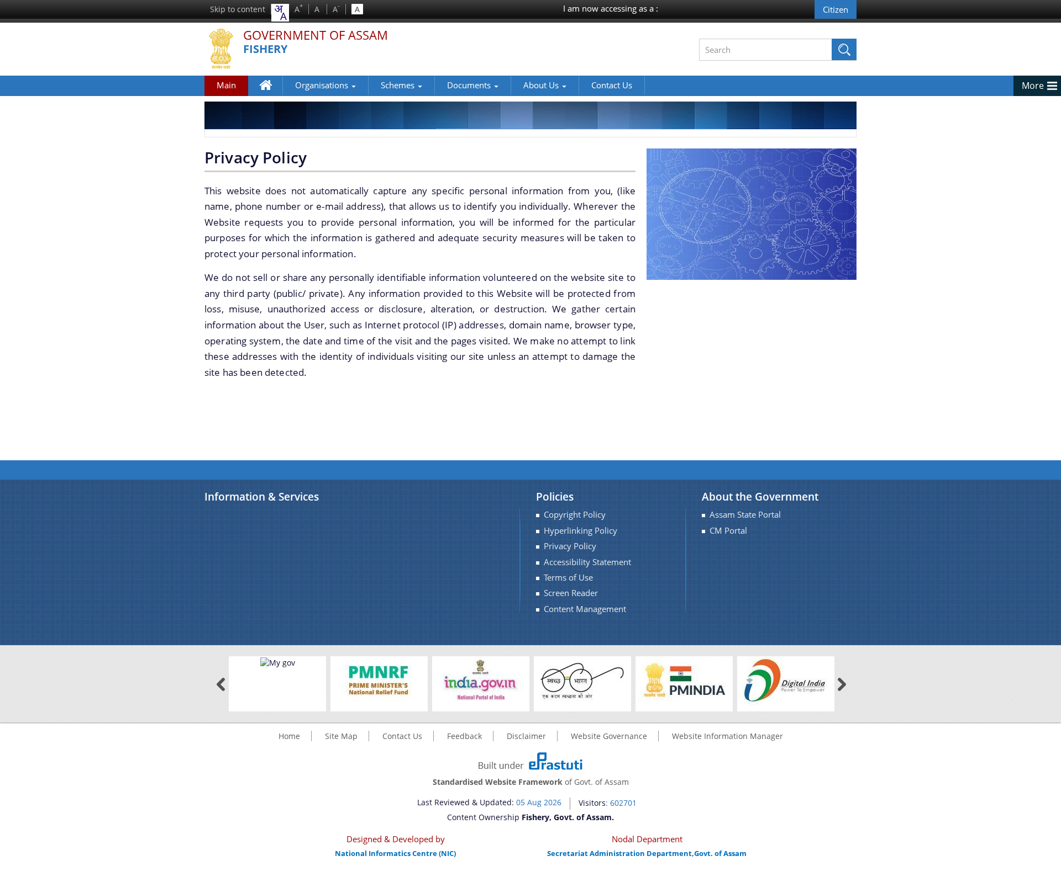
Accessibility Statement (587, 562)
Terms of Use (568, 577)
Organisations (322, 85)
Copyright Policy (575, 514)
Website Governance (609, 736)
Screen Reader (571, 593)
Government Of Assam (315, 35)
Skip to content (237, 9)
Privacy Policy (570, 546)
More (1033, 85)
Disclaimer (526, 736)
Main (226, 85)
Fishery (265, 49)
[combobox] (280, 13)
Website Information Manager (727, 736)
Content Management (585, 609)
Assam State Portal (745, 514)
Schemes (399, 85)
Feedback (464, 736)
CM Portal (728, 530)
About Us (542, 85)
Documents (470, 85)
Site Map (341, 736)
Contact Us (611, 85)
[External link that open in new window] (277, 661)
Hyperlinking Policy (580, 530)
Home (271, 93)
